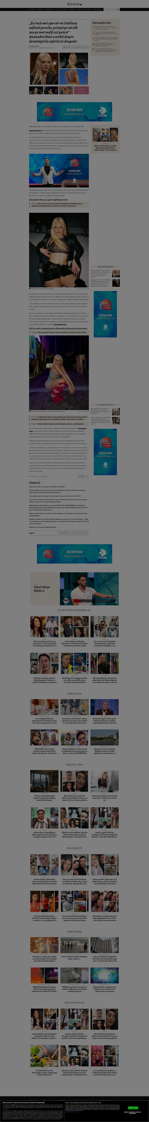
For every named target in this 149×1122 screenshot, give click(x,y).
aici (12, 1116)
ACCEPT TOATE (133, 1108)
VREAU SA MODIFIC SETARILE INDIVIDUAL (132, 1112)
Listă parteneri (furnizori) (71, 1111)
